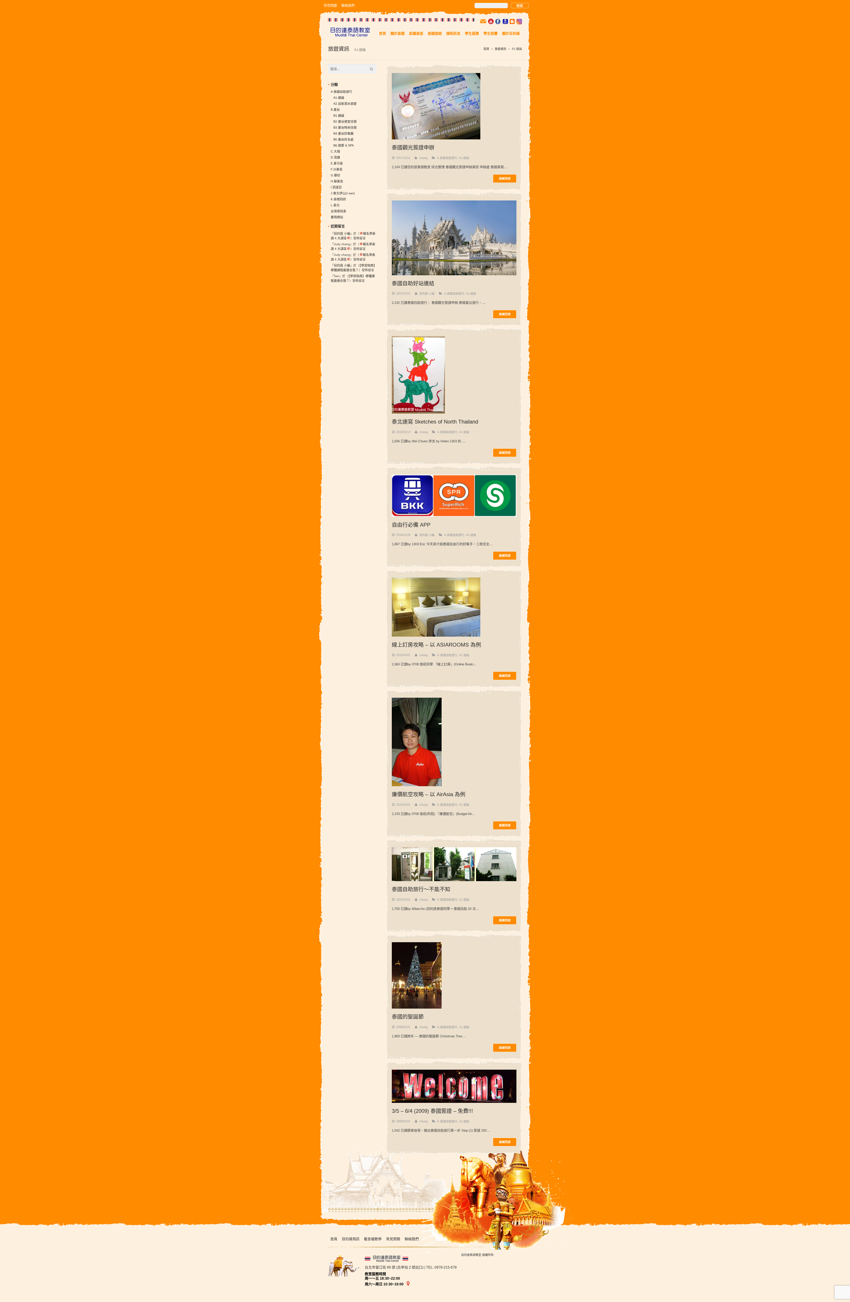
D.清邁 (335, 157)
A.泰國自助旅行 (447, 158)
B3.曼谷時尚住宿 (345, 127)
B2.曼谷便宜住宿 (345, 121)
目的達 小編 (427, 293)
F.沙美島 (336, 169)
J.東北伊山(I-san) (343, 193)
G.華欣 (335, 175)
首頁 (486, 48)
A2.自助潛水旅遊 (345, 103)
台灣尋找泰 (338, 211)
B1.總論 (338, 115)
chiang (423, 158)
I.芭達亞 (336, 187)
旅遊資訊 (500, 48)
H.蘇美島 (337, 181)
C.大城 (335, 151)
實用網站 (337, 217)
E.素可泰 (337, 163)
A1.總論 (464, 158)
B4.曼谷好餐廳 (343, 133)
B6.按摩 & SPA (343, 145)
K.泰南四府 (338, 199)
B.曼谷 (335, 109)
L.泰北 (335, 205)
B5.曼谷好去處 (343, 139)
